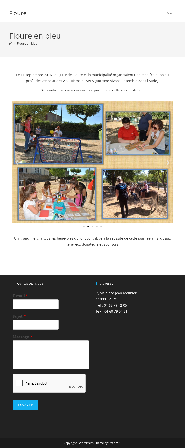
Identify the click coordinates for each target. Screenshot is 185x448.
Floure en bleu (27, 43)
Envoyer (25, 405)
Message (22, 336)
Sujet (19, 316)
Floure (17, 13)
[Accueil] (10, 43)
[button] (17, 162)
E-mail (20, 295)
